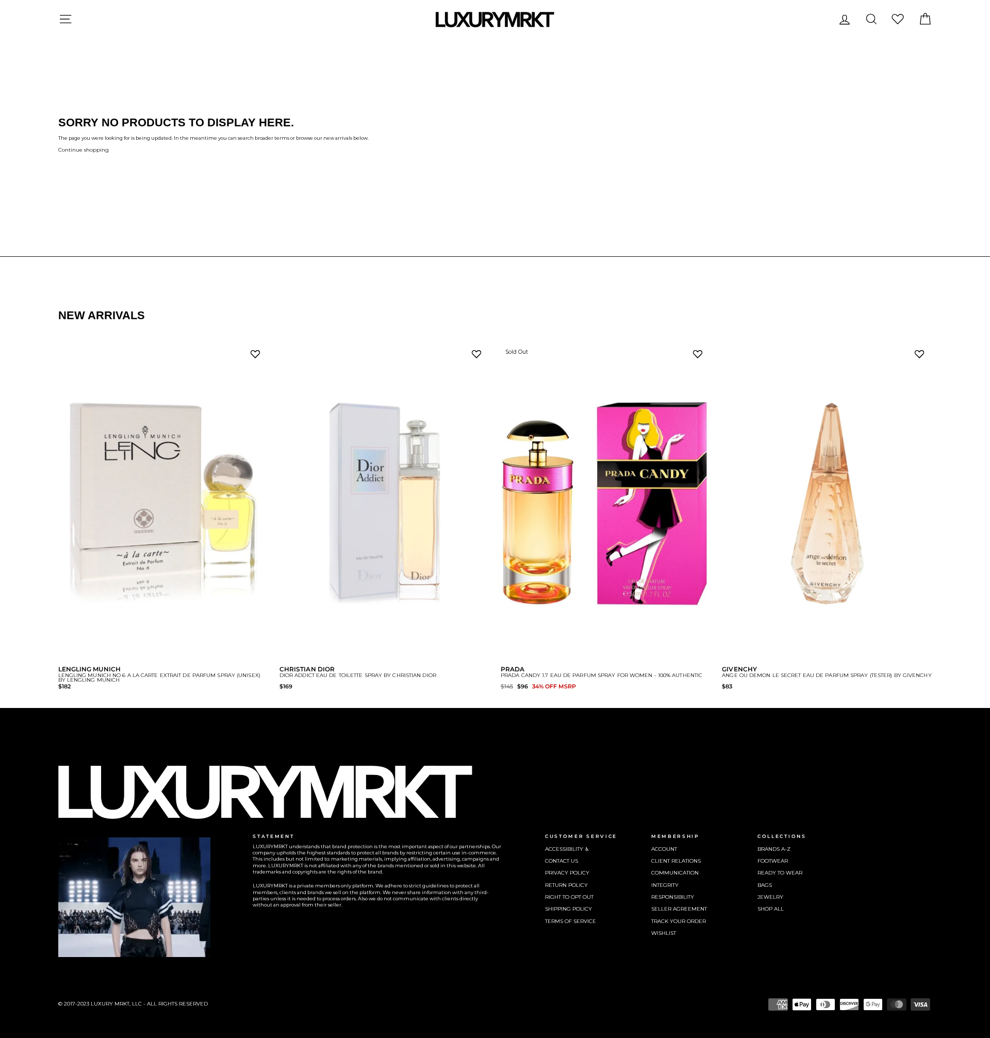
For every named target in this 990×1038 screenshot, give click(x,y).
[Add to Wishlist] (257, 357)
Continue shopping (83, 149)
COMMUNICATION (675, 872)
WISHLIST (663, 933)
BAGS (764, 885)
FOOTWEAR (772, 861)
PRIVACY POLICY (567, 872)
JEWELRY (770, 897)
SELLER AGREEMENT (679, 908)
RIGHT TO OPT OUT (569, 897)
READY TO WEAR (779, 872)
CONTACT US (561, 861)
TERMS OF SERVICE (570, 921)
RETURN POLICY (566, 885)
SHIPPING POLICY (568, 908)
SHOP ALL (770, 908)
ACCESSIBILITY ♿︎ (567, 849)
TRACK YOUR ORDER (678, 921)
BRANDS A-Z (773, 849)
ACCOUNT (664, 849)
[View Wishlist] (897, 18)
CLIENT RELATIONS (676, 861)
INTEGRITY (665, 885)
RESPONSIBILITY (672, 897)
